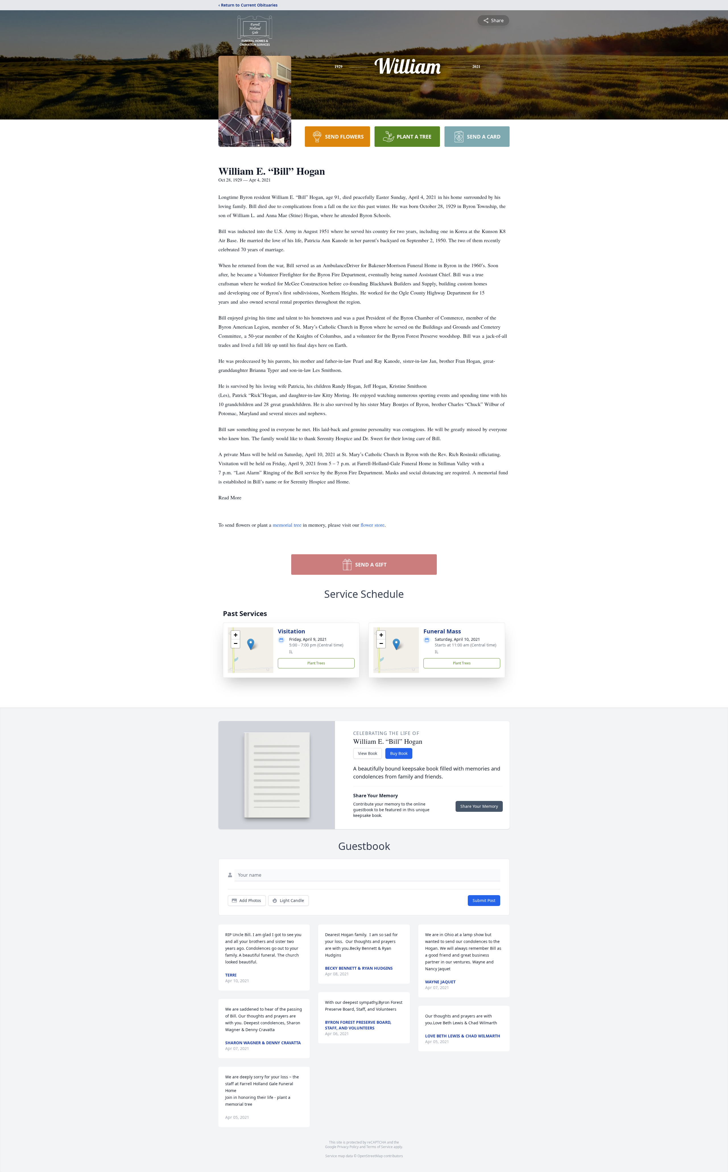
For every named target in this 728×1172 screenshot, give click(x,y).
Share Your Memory (479, 806)
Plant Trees (316, 663)
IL (291, 651)
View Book (367, 753)
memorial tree (287, 524)
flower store (372, 524)
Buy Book (399, 753)
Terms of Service (379, 1146)
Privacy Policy (348, 1146)
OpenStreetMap (370, 1156)
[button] (250, 644)
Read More (229, 497)
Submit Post (484, 900)
